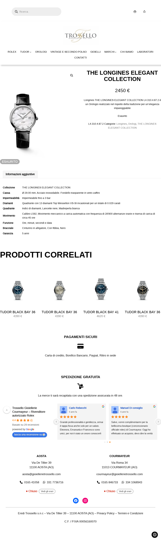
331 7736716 (55, 482)
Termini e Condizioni (130, 513)
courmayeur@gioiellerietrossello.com (119, 474)
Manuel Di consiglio (131, 408)
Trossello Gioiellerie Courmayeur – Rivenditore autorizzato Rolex (28, 411)
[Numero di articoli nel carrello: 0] (144, 11)
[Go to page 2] (110, 442)
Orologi (132, 123)
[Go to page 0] (104, 442)
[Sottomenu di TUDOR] (30, 52)
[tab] (20, 174)
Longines (122, 123)
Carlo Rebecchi (77, 408)
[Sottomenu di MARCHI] (115, 52)
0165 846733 (109, 482)
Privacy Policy (105, 513)
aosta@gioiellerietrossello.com (41, 474)
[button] (72, 75)
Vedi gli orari (47, 491)
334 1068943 (134, 482)
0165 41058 (31, 482)
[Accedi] (135, 11)
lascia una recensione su (28, 434)
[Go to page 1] (107, 442)
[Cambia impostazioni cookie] (155, 535)
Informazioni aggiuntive (20, 174)
